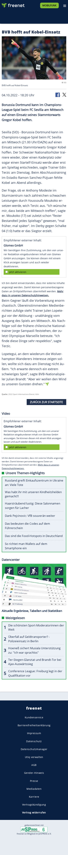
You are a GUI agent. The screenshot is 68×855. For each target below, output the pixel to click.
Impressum (34, 733)
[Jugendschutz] (34, 829)
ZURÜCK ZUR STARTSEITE (46, 402)
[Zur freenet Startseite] (13, 4)
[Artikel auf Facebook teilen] (57, 94)
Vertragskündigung (34, 804)
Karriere (34, 796)
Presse (34, 781)
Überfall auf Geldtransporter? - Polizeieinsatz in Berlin (29, 639)
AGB (34, 765)
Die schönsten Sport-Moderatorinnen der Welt (36, 627)
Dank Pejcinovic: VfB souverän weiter (30, 516)
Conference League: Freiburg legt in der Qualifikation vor (35, 673)
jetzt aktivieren (17, 272)
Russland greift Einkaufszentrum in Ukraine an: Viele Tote (34, 482)
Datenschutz (34, 741)
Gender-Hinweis (34, 772)
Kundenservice (34, 717)
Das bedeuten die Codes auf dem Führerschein (27, 526)
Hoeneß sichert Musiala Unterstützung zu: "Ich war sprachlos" (34, 650)
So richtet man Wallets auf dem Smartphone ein (26, 546)
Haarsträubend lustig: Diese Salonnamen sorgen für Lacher (32, 505)
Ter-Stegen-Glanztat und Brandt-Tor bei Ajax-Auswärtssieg (34, 662)
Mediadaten (34, 788)
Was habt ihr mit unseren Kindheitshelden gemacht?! (33, 494)
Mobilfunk (49, 5)
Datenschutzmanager (34, 749)
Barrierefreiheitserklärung (34, 725)
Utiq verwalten (34, 757)
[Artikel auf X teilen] (64, 94)
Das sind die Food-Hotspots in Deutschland (34, 536)
